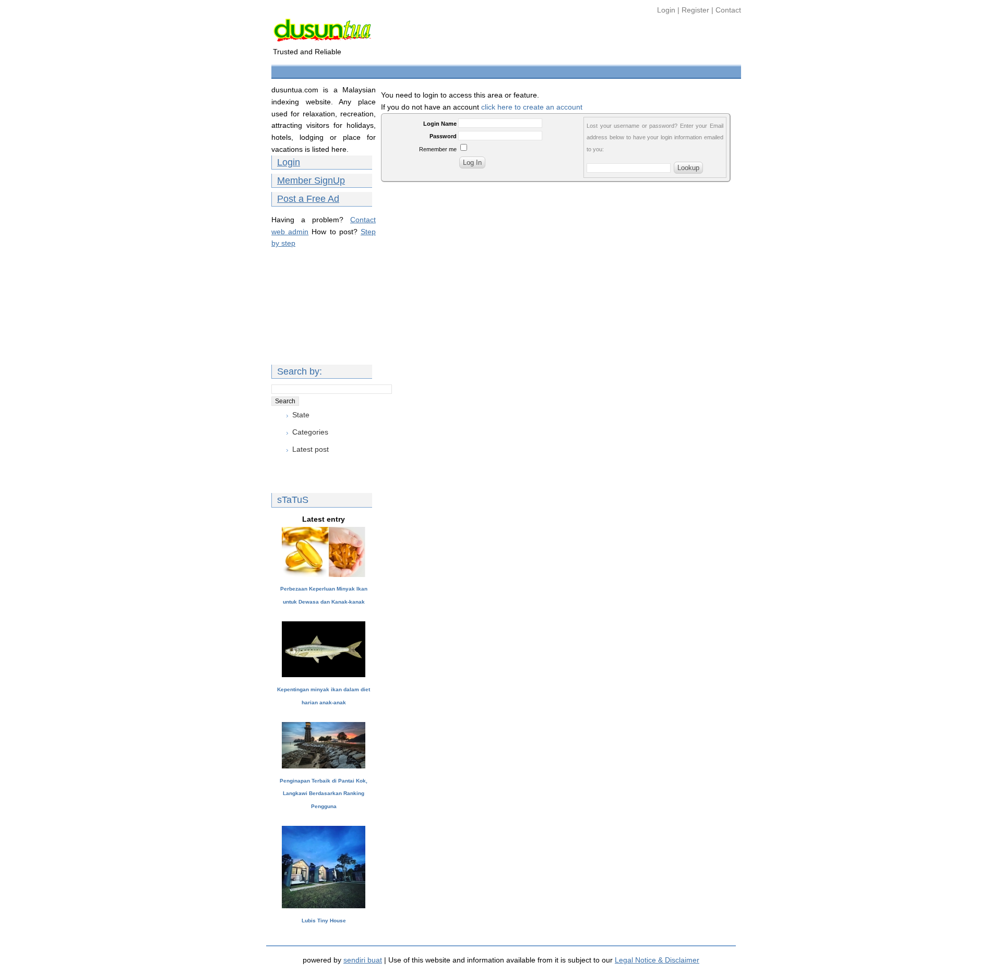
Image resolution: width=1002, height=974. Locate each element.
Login (667, 10)
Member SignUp (311, 180)
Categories (310, 432)
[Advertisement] (464, 71)
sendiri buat (362, 960)
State (300, 415)
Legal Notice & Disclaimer (657, 960)
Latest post (310, 449)
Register (695, 10)
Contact (728, 10)
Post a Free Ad (308, 199)
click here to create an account (531, 107)
